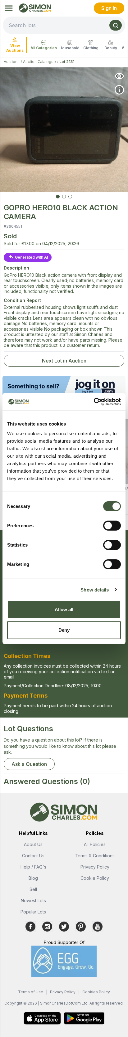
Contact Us (33, 855)
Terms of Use (30, 992)
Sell (33, 889)
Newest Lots (33, 900)
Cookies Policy (96, 992)
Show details (94, 589)
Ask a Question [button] (29, 764)
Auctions (12, 61)
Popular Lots (33, 911)
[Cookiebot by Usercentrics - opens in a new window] (93, 402)
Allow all (64, 609)
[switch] (112, 526)
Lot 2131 (66, 61)
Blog (33, 878)
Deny (64, 629)
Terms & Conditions (95, 855)
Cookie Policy (94, 878)
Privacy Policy (94, 866)
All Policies (95, 844)
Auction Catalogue (39, 61)
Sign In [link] (109, 8)
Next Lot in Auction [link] (64, 361)
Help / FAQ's (33, 866)
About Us (33, 844)
